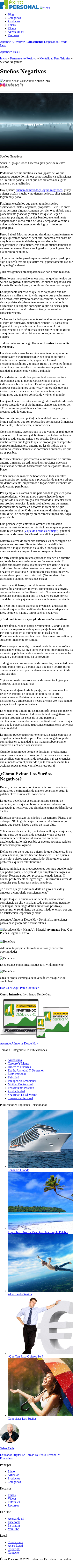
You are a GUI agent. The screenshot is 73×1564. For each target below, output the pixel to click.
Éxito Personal (17, 1074)
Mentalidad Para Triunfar (55, 58)
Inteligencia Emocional (22, 1080)
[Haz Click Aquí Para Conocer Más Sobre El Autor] (9, 1441)
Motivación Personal (20, 1084)
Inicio (3, 58)
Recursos (13, 35)
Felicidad (13, 1077)
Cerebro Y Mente (18, 1063)
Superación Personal (20, 1098)
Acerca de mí (16, 31)
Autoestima (15, 1060)
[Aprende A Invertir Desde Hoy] (36, 1036)
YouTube (13, 1529)
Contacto (13, 1552)
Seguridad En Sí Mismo (22, 1094)
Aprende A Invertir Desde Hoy (19, 1043)
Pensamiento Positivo (23, 58)
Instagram (14, 1525)
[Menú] (45, 7)
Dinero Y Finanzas (19, 1067)
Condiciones (15, 1542)
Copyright (14, 1549)
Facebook (14, 1522)
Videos (12, 28)
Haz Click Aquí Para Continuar (19, 987)
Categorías (14, 17)
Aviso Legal (15, 1545)
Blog (11, 14)
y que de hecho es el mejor (41, 530)
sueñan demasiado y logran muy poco (39, 190)
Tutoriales (14, 1502)
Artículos (13, 1475)
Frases (12, 24)
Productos (14, 21)
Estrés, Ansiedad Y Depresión (26, 1070)
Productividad (16, 1091)
